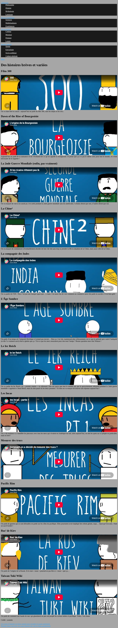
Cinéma (8, 32)
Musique (9, 35)
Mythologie (10, 11)
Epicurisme (10, 50)
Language (9, 15)
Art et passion (6, 29)
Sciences (9, 20)
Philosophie (10, 5)
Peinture (9, 38)
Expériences (10, 26)
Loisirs (8, 41)
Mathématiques (11, 23)
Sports (8, 46)
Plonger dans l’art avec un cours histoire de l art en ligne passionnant (26, 626)
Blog (2, 59)
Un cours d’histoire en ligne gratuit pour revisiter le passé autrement (25, 624)
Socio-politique (11, 53)
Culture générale (12, 56)
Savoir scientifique (7, 18)
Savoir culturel (6, 44)
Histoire (8, 8)
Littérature (4, 3)
